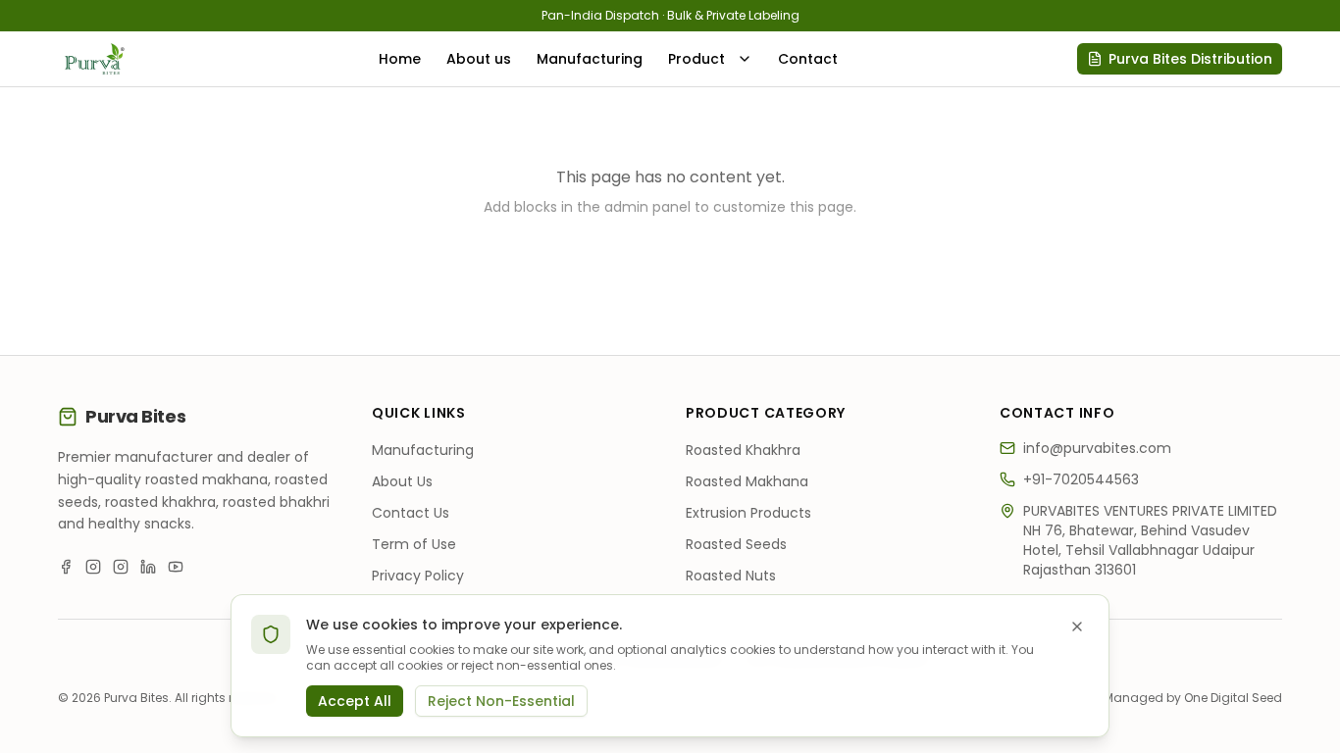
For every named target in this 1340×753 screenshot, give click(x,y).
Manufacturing (590, 59)
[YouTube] (175, 567)
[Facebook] (66, 567)
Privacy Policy (418, 575)
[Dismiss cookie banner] (1077, 626)
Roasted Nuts (731, 575)
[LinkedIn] (148, 567)
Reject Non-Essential (501, 701)
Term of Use (414, 544)
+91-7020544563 (1081, 479)
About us (478, 59)
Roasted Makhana (747, 481)
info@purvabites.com (1097, 448)
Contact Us (410, 513)
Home (400, 59)
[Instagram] (93, 567)
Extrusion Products (748, 513)
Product (696, 59)
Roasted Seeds (736, 544)
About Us (402, 481)
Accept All (354, 701)
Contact (808, 59)
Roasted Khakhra (743, 450)
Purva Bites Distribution (1190, 59)
